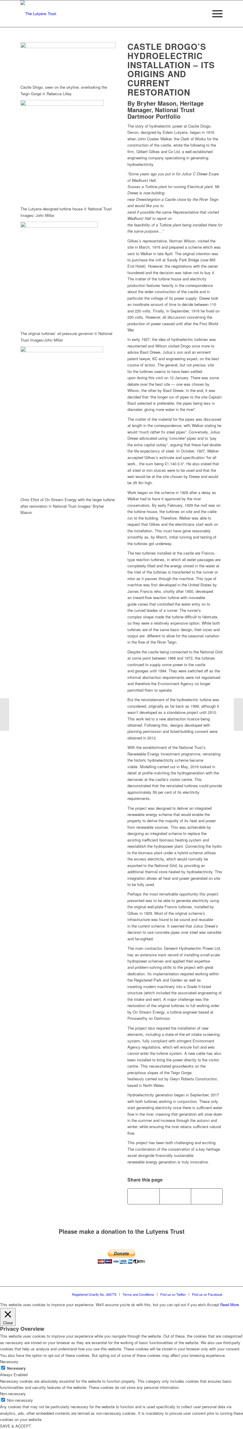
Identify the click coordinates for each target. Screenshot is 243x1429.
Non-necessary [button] (13, 1393)
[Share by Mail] (206, 1196)
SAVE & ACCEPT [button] (15, 1426)
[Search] (200, 13)
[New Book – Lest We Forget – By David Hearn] (238, 714)
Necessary (16, 1368)
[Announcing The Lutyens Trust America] (4, 714)
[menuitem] (200, 13)
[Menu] (214, 13)
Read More (229, 1304)
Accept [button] (213, 1304)
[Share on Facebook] (143, 1196)
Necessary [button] (9, 1361)
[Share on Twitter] (175, 1196)
